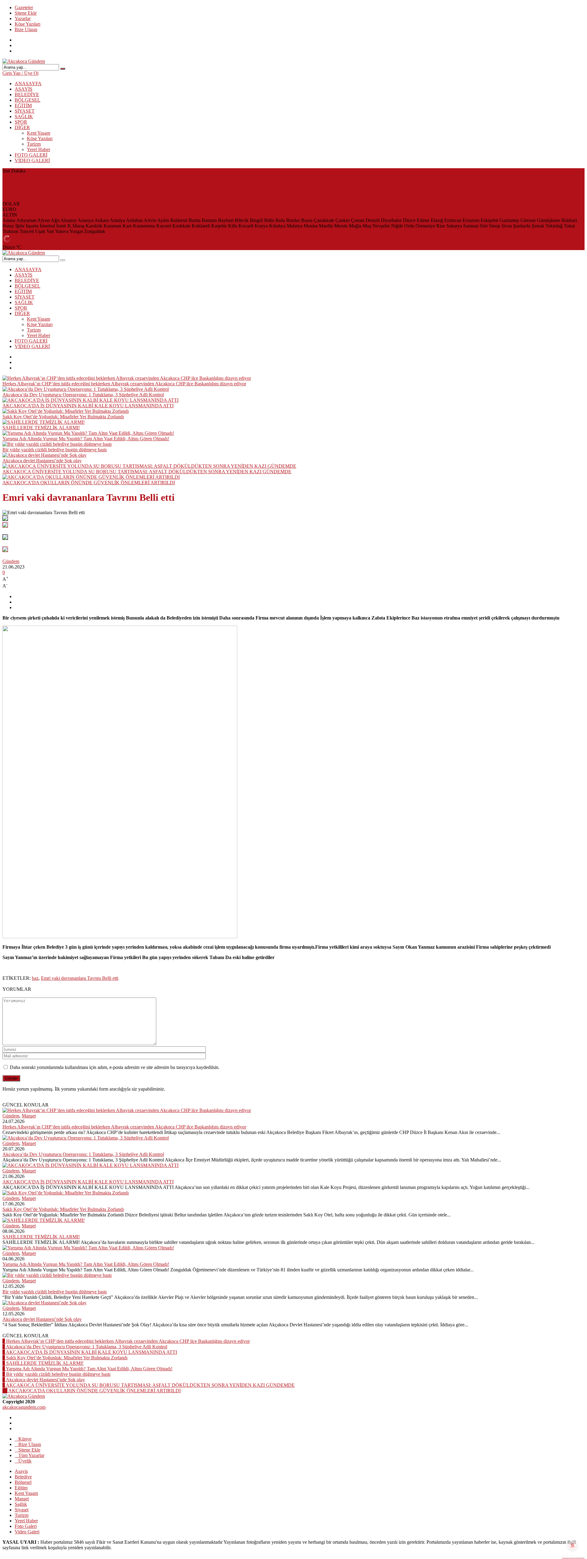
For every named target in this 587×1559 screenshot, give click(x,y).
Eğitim (21, 1487)
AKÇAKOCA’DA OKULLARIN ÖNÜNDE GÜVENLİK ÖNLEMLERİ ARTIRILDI (88, 482)
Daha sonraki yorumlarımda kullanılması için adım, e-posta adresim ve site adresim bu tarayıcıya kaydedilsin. (115, 1067)
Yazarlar (23, 18)
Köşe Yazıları (27, 24)
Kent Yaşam (38, 133)
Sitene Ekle (26, 13)
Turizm (34, 144)
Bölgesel (23, 1482)
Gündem (10, 561)
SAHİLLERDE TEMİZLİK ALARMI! (41, 198)
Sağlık (21, 1504)
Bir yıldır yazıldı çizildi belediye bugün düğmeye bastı (54, 449)
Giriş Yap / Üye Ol (20, 73)
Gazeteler (24, 7)
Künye (24, 1438)
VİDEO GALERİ (32, 160)
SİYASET (25, 111)
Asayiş (21, 1471)
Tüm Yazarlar (31, 1455)
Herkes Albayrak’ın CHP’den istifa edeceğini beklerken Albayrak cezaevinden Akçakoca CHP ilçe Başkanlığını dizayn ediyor (124, 176)
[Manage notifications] (573, 1545)
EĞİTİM (23, 105)
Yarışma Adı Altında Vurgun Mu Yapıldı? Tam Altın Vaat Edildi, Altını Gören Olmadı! (85, 438)
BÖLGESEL (27, 100)
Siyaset (21, 1509)
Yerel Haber (38, 149)
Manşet (29, 1115)
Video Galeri (27, 1531)
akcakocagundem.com (24, 1407)
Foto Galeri (26, 1526)
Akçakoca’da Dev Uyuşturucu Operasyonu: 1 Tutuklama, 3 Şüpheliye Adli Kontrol (83, 181)
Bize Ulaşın (26, 29)
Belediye (23, 1476)
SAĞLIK (24, 116)
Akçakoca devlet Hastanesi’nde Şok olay (42, 460)
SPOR (21, 122)
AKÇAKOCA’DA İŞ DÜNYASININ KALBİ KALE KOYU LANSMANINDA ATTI (88, 187)
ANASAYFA (28, 83)
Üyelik (24, 1460)
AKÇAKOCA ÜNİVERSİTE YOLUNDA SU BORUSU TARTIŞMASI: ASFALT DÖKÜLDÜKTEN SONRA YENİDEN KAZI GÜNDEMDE (146, 471)
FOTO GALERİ (31, 155)
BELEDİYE (27, 94)
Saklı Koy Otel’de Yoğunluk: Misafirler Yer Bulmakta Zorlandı (63, 192)
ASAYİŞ (23, 89)
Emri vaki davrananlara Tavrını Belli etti (79, 978)
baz (35, 978)
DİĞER (22, 127)
